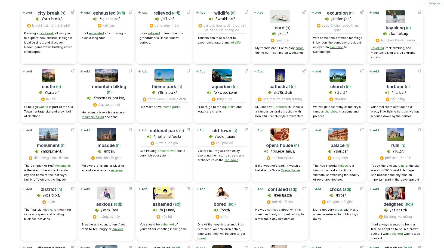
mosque (106, 145)
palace (337, 145)
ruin (395, 145)
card (279, 28)
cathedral (279, 86)
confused (278, 189)
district (48, 189)
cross (336, 189)
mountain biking (109, 86)
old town (221, 130)
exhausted (104, 13)
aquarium (222, 86)
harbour (395, 86)
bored (220, 204)
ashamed (162, 204)
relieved (162, 13)
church (337, 86)
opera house (279, 145)
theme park (164, 86)
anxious (104, 204)
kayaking (395, 28)
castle (48, 86)
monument (48, 145)
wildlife (222, 13)
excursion (337, 13)
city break (48, 13)
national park (164, 130)
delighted (393, 204)
